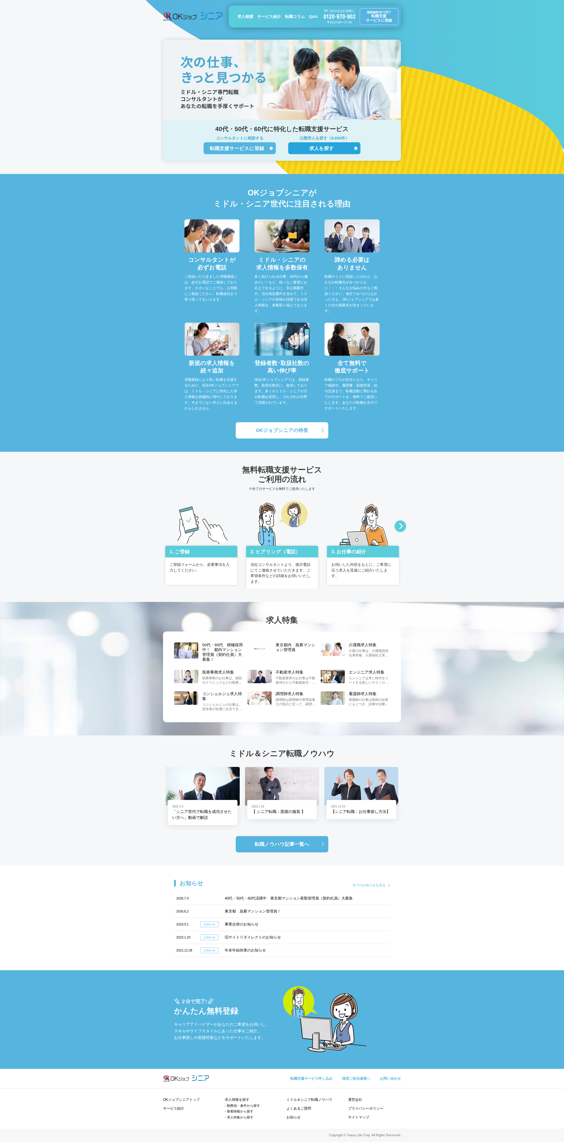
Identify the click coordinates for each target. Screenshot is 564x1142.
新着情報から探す (240, 1111)
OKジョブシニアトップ (181, 1099)
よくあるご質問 (298, 1108)
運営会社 (355, 1099)
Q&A (313, 16)
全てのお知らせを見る (369, 885)
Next (400, 526)
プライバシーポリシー (365, 1108)
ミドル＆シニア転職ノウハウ (309, 1099)
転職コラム (295, 16)
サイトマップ (358, 1117)
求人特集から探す (240, 1117)
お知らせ (293, 1117)
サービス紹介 (269, 16)
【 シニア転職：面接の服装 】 (278, 811)
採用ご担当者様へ (356, 1078)
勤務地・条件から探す (243, 1105)
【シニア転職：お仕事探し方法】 (360, 811)
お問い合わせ (390, 1078)
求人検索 (245, 16)
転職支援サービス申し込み (311, 1078)
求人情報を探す (237, 1099)
